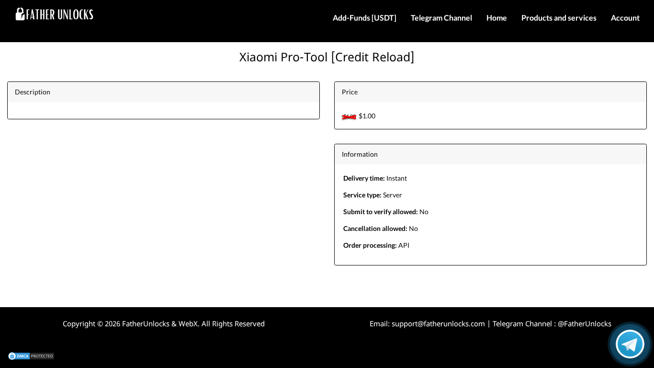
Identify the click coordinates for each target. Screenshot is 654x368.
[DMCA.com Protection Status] (31, 355)
